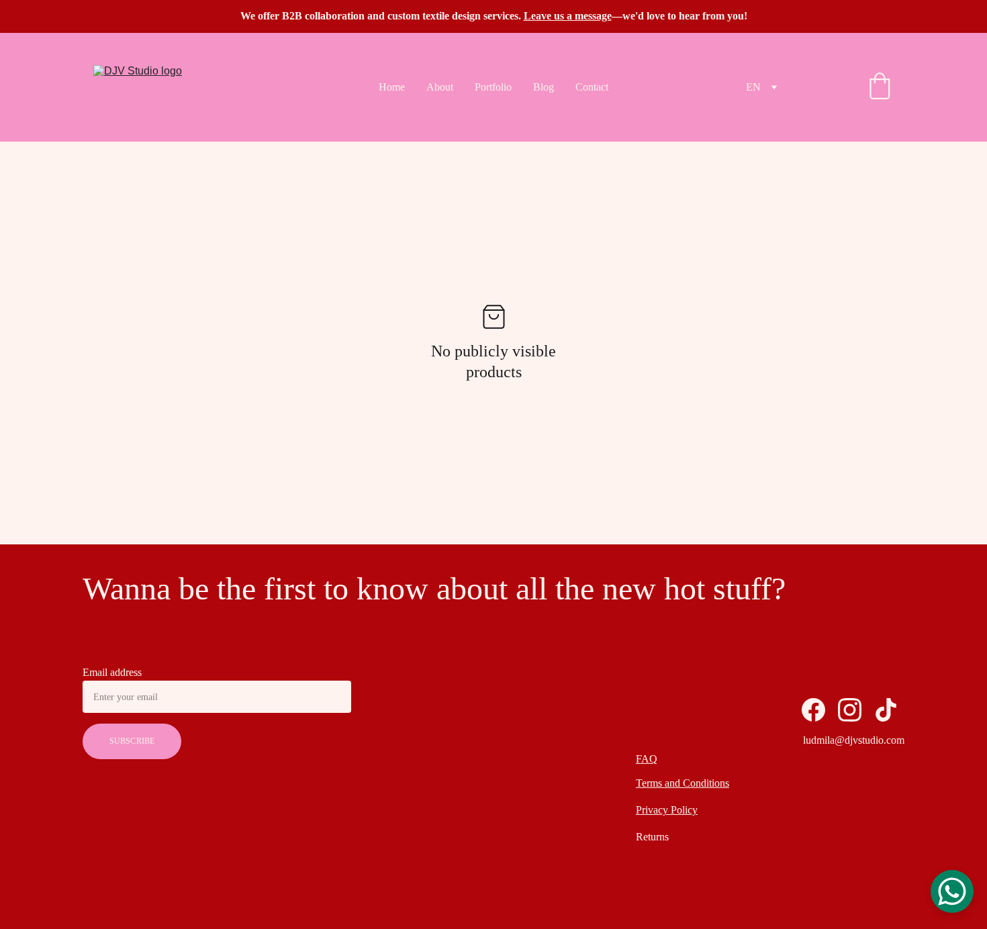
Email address (112, 672)
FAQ (646, 759)
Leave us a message (568, 15)
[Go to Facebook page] (813, 710)
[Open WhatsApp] (952, 891)
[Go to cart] (879, 87)
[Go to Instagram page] (849, 710)
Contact (591, 87)
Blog (543, 87)
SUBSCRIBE (131, 741)
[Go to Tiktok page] (886, 710)
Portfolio (493, 87)
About (439, 87)
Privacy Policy (667, 810)
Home (392, 87)
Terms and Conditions (682, 783)
